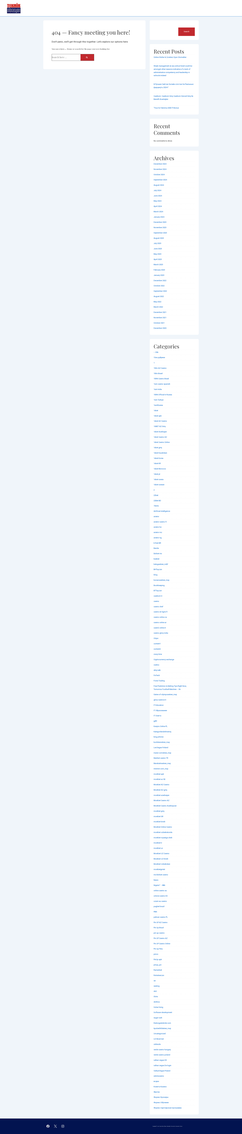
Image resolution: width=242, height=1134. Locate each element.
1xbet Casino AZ (160, 437)
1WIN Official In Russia (163, 395)
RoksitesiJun (159, 975)
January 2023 (159, 275)
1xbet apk (158, 416)
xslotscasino (159, 1076)
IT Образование (160, 710)
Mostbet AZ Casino (161, 785)
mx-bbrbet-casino (161, 875)
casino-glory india (161, 633)
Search (157, 26)
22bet (156, 495)
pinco (156, 954)
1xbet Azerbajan (160, 432)
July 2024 (157, 190)
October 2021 (159, 323)
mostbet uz (158, 848)
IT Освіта (157, 716)
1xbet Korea (158, 458)
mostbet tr (158, 843)
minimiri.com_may (161, 769)
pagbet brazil (159, 906)
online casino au (160, 890)
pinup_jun (157, 965)
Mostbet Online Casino (163, 827)
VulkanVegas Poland (162, 1071)
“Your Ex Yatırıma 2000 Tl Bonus (166, 108)
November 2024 (160, 169)
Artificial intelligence (162, 511)
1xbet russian (159, 485)
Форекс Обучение (161, 1102)
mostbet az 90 (159, 779)
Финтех (157, 1092)
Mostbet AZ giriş (160, 790)
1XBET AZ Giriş (160, 426)
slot (155, 991)
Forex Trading (159, 681)
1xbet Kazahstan (160, 453)
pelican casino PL (161, 917)
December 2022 (160, 280)
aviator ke (157, 527)
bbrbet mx (158, 553)
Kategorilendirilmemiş (162, 732)
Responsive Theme (179, 1126)
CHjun (156, 638)
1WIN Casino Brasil (161, 379)
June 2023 (158, 249)
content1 (157, 644)
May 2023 (157, 254)
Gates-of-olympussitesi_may (165, 694)
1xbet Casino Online (162, 442)
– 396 (156, 352)
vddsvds (157, 1044)
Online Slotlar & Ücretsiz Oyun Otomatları (170, 57)
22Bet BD (157, 501)
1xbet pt (157, 474)
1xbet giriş (158, 447)
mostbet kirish (159, 822)
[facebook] (48, 1126)
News (156, 880)
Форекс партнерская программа (168, 1108)
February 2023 (159, 270)
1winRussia (158, 405)
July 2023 (157, 243)
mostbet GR (158, 816)
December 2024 (160, 164)
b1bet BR (157, 543)
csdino (156, 665)
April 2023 (158, 259)
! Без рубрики (159, 357)
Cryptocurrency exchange (164, 659)
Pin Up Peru (158, 949)
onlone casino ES (161, 896)
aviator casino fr (160, 522)
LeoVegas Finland (161, 747)
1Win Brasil (158, 373)
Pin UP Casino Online (162, 944)
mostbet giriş (159, 811)
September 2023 (160, 233)
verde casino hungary (162, 1050)
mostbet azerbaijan (161, 795)
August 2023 (159, 238)
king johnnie (158, 737)
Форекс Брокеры (161, 1097)
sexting (157, 986)
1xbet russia (158, 479)
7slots (156, 506)
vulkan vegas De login (162, 1065)
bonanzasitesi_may (161, 580)
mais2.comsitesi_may (162, 753)
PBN (155, 912)
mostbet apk (159, 774)
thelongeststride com (162, 1023)
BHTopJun (158, 569)
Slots (156, 996)
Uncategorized (160, 1034)
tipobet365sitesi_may (162, 1028)
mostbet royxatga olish (163, 838)
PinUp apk (158, 959)
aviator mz (158, 532)
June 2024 (158, 196)
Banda (156, 548)
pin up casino (159, 933)
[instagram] (63, 1126)
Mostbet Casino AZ (161, 800)
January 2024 (159, 217)
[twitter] (55, 1126)
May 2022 (157, 302)
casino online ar (160, 622)
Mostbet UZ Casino (161, 853)
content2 (157, 649)
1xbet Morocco (160, 469)
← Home (68, 49)
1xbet (156, 410)
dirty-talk (157, 670)
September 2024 (160, 180)
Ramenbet (158, 970)
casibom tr (158, 596)
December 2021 (160, 312)
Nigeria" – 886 (159, 885)
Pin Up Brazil (159, 928)
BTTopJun (158, 591)
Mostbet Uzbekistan (162, 864)
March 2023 (158, 264)
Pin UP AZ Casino (160, 922)
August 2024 (159, 185)
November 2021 (160, 318)
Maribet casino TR (161, 758)
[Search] (87, 57)
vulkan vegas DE (160, 1060)
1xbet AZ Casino (160, 421)
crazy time (158, 654)
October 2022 (159, 286)
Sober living (158, 1007)
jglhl (155, 721)
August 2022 (159, 296)
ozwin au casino (160, 901)
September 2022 (160, 291)
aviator (156, 516)
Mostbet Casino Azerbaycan (165, 806)
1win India (158, 389)
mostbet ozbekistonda (163, 832)
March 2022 (158, 307)
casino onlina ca (160, 617)
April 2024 (158, 206)
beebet (156, 559)
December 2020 (160, 328)
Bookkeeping (159, 585)
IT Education (159, 705)
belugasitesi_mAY (161, 564)
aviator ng (158, 538)
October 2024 (159, 174)
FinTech (157, 675)
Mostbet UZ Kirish (161, 859)
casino (156, 601)
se (155, 981)
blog (155, 575)
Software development (163, 1012)
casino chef (158, 607)
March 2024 (158, 212)
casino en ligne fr (160, 612)
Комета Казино (160, 1087)
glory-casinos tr (160, 700)
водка (156, 1081)
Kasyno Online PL (160, 726)
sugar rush (158, 1018)
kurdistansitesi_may (162, 742)
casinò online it (160, 628)
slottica (157, 1002)
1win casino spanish (162, 384)
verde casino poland (162, 1055)
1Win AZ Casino (160, 368)
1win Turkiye (158, 400)
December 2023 (160, 222)
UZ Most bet (159, 1039)
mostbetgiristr (159, 869)
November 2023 (160, 227)
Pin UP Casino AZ (160, 938)
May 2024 (157, 201)
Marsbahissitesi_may (162, 763)
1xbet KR (157, 463)
